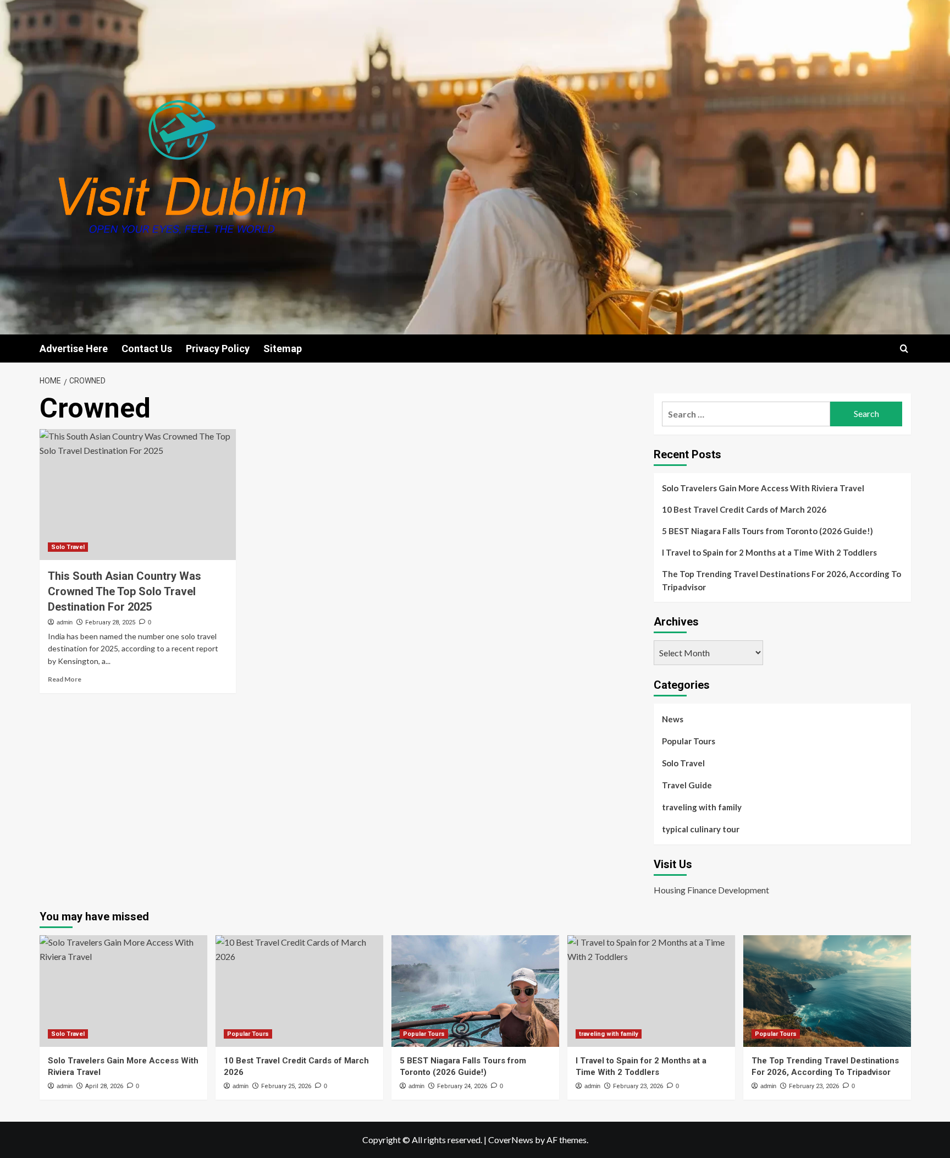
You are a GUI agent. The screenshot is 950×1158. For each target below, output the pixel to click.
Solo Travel (68, 547)
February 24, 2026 (462, 1086)
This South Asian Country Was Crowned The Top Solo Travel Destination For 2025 (124, 591)
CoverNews (510, 1139)
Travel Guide (687, 785)
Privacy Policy (218, 348)
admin (65, 622)
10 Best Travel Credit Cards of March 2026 (744, 509)
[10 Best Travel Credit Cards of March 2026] (299, 991)
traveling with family (702, 807)
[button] (904, 348)
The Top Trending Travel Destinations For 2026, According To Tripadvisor (781, 580)
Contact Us (146, 348)
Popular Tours (688, 741)
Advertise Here (74, 348)
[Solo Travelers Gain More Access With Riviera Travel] (123, 991)
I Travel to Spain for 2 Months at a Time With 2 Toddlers (769, 552)
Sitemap (282, 348)
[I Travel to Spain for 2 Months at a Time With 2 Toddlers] (651, 991)
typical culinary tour (700, 829)
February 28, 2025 (110, 622)
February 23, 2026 (638, 1086)
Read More (64, 679)
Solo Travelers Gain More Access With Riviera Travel (763, 488)
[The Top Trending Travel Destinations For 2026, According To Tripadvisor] (827, 991)
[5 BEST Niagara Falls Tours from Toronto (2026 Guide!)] (475, 991)
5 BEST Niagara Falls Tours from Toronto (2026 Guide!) (767, 531)
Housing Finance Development (711, 890)
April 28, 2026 (104, 1086)
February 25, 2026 (286, 1086)
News (672, 719)
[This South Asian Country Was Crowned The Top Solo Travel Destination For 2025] (138, 494)
